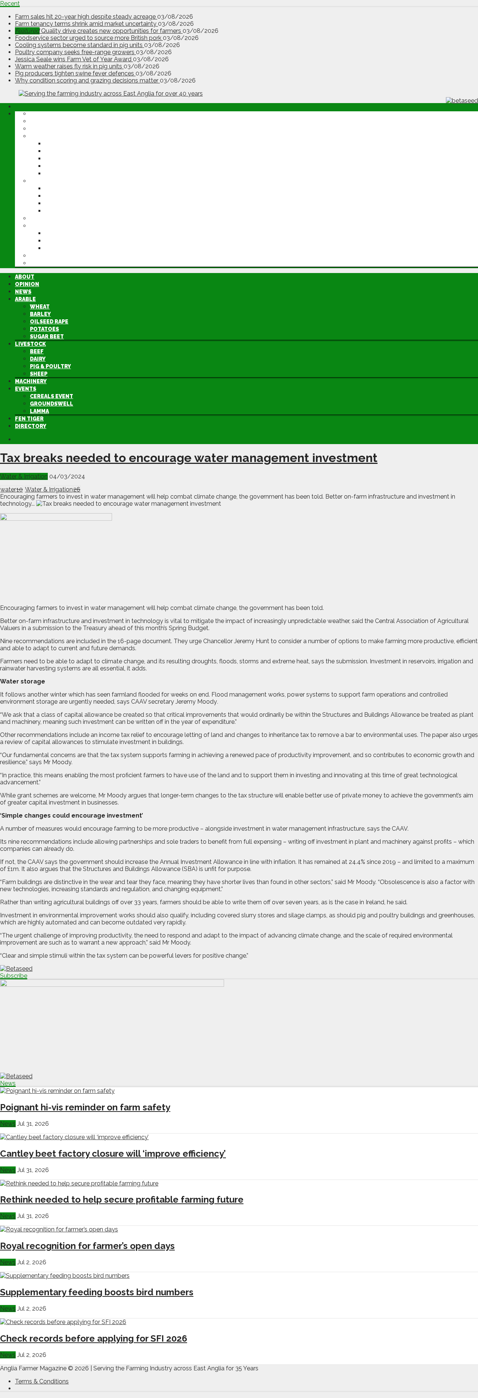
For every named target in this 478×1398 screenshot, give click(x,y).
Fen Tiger (44, 256)
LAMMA (54, 248)
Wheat (55, 144)
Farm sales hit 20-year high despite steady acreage (86, 16)
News (38, 129)
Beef (52, 189)
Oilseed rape (64, 159)
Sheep (53, 211)
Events (40, 226)
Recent (10, 3)
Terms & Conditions (42, 1381)
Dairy (52, 196)
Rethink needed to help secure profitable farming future (121, 1199)
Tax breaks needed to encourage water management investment (189, 458)
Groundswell (66, 241)
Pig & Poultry (65, 204)
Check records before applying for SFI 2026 (93, 1338)
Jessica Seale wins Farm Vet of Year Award (74, 59)
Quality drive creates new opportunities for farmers (99, 30)
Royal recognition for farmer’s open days (87, 1245)
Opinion (42, 121)
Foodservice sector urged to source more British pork (89, 37)
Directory (45, 263)
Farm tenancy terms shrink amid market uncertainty (86, 23)
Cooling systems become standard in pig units (79, 45)
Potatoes (59, 166)
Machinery (46, 218)
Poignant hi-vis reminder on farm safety (85, 1107)
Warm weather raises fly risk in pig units (69, 66)
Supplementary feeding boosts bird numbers (96, 1292)
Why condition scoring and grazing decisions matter (87, 80)
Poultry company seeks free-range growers (75, 52)
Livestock (45, 181)
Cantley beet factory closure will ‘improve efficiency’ (113, 1153)
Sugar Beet (62, 174)
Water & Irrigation (24, 476)
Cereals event (66, 233)
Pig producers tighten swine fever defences (75, 73)
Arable (40, 136)
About (39, 114)
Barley (55, 151)
